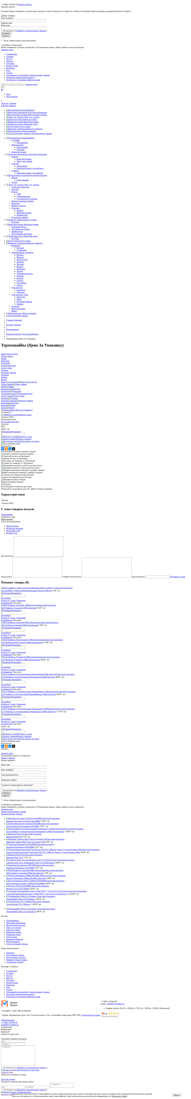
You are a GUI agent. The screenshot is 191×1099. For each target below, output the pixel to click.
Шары (14, 311)
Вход (8, 94)
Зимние (20, 210)
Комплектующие (31, 122)
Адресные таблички (20, 187)
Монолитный (17, 145)
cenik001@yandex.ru (115, 1004)
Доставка (10, 63)
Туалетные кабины (19, 217)
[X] (13, 448)
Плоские (15, 222)
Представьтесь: (138, 577)
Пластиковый (23, 180)
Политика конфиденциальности (20, 77)
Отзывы (9, 56)
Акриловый (22, 166)
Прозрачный (22, 143)
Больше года (11, 533)
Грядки (14, 192)
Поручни (21, 292)
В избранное (6, 603)
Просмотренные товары (11, 814)
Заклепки (15, 306)
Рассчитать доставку (30, 441)
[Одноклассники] (6, 448)
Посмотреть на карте (91, 1015)
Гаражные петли (18, 227)
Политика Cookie (119, 1096)
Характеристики (8, 394)
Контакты (10, 68)
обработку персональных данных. (31, 31)
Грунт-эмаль (25, 126)
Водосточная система (37, 115)
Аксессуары (6, 396)
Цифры (20, 304)
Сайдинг (15, 164)
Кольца (20, 266)
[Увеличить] (16, 410)
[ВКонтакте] (2, 448)
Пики (19, 299)
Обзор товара (7, 384)
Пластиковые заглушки (21, 234)
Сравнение (21, 600)
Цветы (19, 285)
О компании (11, 54)
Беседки (15, 189)
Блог (8, 70)
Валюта (20, 255)
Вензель (20, 257)
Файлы (4, 405)
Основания (22, 250)
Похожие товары (8, 401)
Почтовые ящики (24, 302)
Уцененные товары (14, 962)
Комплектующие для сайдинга (30, 168)
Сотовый (15, 140)
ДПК (19, 194)
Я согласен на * (26, 1068)
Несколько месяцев (14, 528)
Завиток (20, 262)
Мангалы (15, 203)
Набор (4, 387)
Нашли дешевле (24, 439)
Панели (14, 157)
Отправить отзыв (177, 577)
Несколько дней (13, 531)
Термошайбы (7, 515)
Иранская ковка (18, 309)
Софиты (15, 171)
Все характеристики (10, 422)
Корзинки (21, 269)
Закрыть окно (7, 50)
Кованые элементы (34, 129)
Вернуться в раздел (9, 382)
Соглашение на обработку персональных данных (28, 75)
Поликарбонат (28, 110)
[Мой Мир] (9, 448)
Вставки (20, 248)
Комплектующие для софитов (30, 173)
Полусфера (21, 283)
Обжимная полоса (25, 273)
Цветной (20, 150)
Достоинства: (7, 556)
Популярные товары (15, 955)
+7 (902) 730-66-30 (9, 4)
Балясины (15, 245)
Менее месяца (12, 526)
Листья (20, 271)
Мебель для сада (18, 206)
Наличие (5, 403)
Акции (9, 73)
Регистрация (11, 97)
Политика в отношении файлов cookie (23, 80)
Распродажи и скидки (16, 957)
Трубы (14, 182)
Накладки (21, 297)
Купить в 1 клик (25, 437)
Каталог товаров (8, 103)
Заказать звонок (25, 4)
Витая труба (22, 259)
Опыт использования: (10, 522)
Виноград (21, 290)
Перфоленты (17, 231)
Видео (4, 408)
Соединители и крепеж (27, 199)
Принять (177, 1095)
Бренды (9, 61)
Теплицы (15, 208)
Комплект (5, 389)
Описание (5, 391)
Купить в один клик (30, 1070)
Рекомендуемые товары (16, 960)
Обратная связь (8, 1020)
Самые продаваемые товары (13, 812)
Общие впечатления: (72, 577)
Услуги (9, 59)
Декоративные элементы (22, 252)
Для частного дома (19, 295)
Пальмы (20, 276)
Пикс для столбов (24, 161)
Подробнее (6, 598)
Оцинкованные (23, 196)
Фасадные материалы (37, 112)
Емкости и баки (30, 119)
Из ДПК (15, 238)
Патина (20, 278)
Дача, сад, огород (31, 117)
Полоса (20, 280)
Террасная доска (30, 124)
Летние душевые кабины (22, 201)
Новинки (10, 953)
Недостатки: (6, 577)
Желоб (14, 178)
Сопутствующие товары (41, 133)
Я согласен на (26, 31)
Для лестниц (17, 288)
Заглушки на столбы (20, 229)
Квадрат (20, 264)
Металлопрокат (29, 131)
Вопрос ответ (12, 66)
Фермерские (22, 215)
